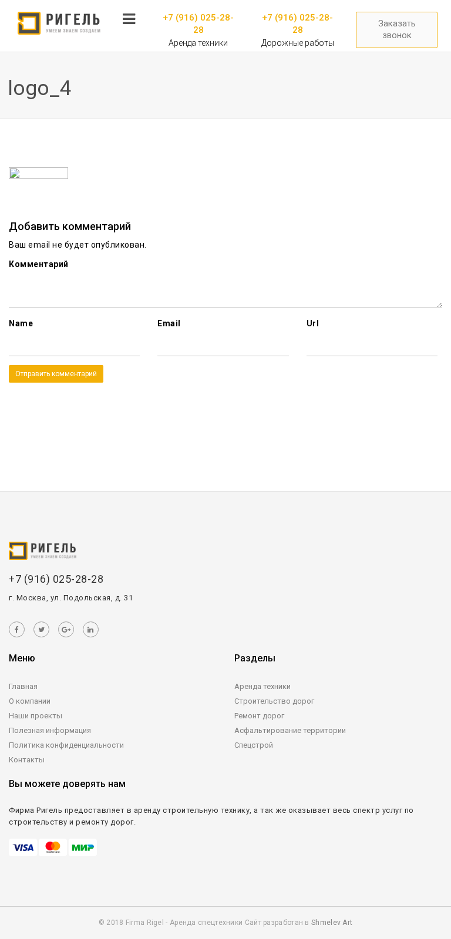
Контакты (27, 759)
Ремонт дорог (259, 715)
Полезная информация (50, 730)
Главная (23, 686)
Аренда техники (262, 686)
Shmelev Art (331, 922)
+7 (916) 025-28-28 (198, 23)
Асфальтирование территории (290, 730)
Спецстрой (253, 745)
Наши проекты (35, 715)
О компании (30, 701)
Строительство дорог (274, 701)
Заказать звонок (397, 29)
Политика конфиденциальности (66, 745)
